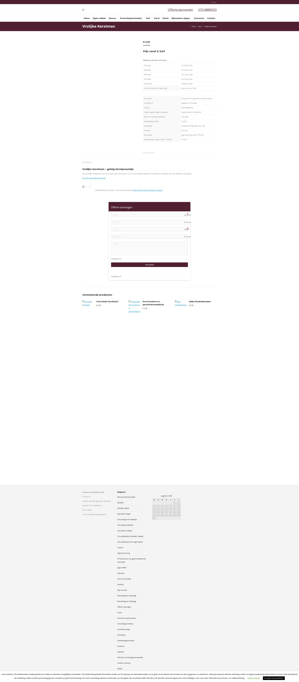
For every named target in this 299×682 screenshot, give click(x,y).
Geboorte (121, 573)
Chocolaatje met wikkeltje (127, 519)
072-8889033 (207, 9)
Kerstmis (120, 584)
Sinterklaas (121, 635)
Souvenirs (121, 646)
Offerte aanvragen (180, 9)
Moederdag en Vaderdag (126, 596)
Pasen (119, 612)
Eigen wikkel (121, 568)
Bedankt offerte (123, 508)
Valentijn (120, 652)
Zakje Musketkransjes (200, 301)
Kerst (152, 153)
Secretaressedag (123, 629)
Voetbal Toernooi (123, 663)
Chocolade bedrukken (125, 525)
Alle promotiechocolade (126, 497)
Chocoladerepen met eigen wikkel (130, 542)
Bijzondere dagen (124, 514)
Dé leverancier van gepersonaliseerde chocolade (131, 560)
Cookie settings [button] (253, 678)
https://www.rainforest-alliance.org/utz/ (148, 190)
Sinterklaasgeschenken (125, 640)
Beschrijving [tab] (86, 162)
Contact (120, 547)
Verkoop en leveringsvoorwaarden (130, 657)
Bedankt (120, 503)
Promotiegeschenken (125, 624)
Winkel (119, 669)
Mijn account (122, 590)
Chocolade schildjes (124, 531)
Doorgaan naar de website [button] (273, 678)
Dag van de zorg (123, 553)
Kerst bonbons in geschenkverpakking (153, 303)
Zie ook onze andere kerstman (94, 178)
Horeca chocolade (124, 579)
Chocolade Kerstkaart (107, 301)
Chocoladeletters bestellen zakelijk (130, 536)
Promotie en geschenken (126, 618)
